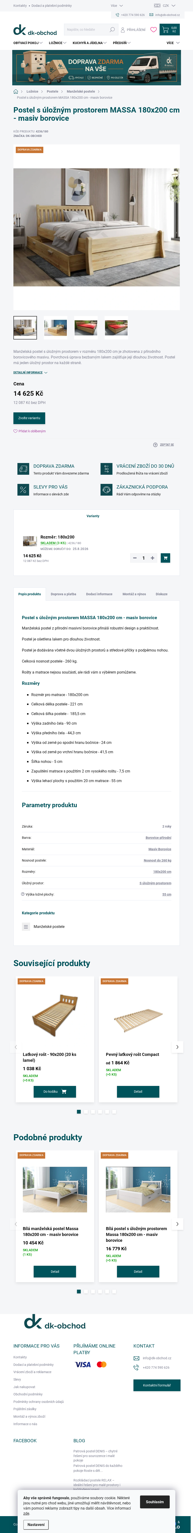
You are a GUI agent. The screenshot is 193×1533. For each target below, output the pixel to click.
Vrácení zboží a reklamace (32, 1372)
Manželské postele (49, 926)
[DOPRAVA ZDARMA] (55, 1015)
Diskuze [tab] (162, 594)
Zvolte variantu (29, 418)
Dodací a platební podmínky (52, 6)
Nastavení (36, 1524)
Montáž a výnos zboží (29, 1416)
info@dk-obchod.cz (157, 1358)
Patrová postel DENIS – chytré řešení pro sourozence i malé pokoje (95, 1455)
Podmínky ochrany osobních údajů (38, 1402)
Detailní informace (28, 372)
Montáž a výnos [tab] (134, 594)
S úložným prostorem (155, 883)
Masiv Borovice (160, 849)
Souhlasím (155, 1502)
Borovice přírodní (158, 838)
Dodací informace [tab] (99, 594)
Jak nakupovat (24, 1387)
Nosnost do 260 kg (157, 860)
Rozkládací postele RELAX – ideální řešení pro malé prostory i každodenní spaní (96, 1484)
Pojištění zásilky (24, 1409)
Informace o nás (25, 1424)
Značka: (27, 136)
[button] (78, 1111)
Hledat (112, 29)
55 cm (166, 894)
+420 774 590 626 (156, 1367)
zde (26, 1513)
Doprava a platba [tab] (63, 594)
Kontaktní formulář (157, 1385)
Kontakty (20, 6)
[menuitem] (28, 43)
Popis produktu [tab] (29, 594)
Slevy (17, 1379)
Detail (138, 1091)
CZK (166, 6)
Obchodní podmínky (28, 1394)
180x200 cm (162, 872)
